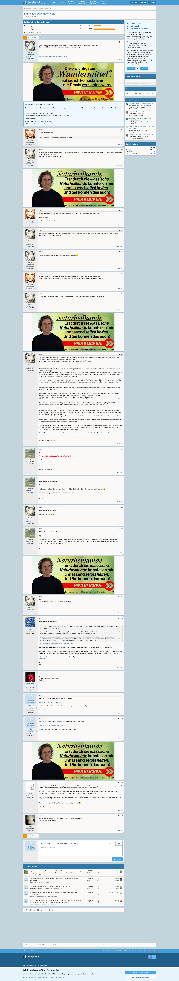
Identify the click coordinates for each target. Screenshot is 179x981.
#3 (122, 149)
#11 (122, 478)
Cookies (27, 950)
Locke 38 (116, 880)
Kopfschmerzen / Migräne (136, 115)
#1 (122, 42)
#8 (122, 293)
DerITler (32, 882)
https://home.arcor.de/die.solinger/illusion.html (52, 725)
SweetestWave (33, 888)
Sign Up (144, 68)
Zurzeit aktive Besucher (133, 76)
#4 (122, 210)
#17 (122, 695)
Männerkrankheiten (52, 896)
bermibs (128, 80)
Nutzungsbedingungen (123, 950)
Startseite (53, 2)
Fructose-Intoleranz (134, 109)
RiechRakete (33, 896)
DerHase (32, 904)
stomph (152, 153)
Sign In (131, 68)
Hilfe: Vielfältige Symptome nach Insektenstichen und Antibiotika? (51, 886)
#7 (122, 273)
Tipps (150, 950)
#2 (122, 129)
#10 (122, 449)
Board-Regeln (144, 950)
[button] (60, 2)
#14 (122, 596)
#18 (122, 718)
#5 (122, 230)
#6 (122, 251)
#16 (122, 673)
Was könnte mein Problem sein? (52, 888)
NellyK (28, 16)
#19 (122, 782)
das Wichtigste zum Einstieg (43, 121)
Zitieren (120, 59)
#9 (122, 354)
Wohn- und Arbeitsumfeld (136, 138)
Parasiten (131, 123)
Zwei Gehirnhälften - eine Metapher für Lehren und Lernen (56, 643)
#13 (122, 528)
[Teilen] (119, 42)
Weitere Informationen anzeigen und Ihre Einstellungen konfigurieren (43, 977)
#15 (122, 618)
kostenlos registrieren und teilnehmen (45, 124)
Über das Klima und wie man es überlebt (141, 135)
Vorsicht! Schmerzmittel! (136, 112)
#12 (122, 507)
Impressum (112, 950)
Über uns (105, 950)
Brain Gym (42, 658)
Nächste (34, 37)
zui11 (31, 874)
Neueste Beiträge (131, 100)
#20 (122, 815)
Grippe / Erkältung (44, 882)
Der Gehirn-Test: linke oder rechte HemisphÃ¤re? (53, 56)
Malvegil (117, 902)
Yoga (39, 874)
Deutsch (35, 950)
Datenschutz (134, 950)
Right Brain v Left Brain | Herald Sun (49, 702)
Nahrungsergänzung (135, 132)
